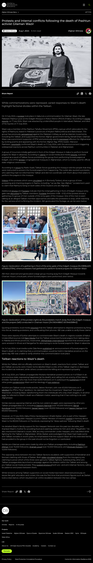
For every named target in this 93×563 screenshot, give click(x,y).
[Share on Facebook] (90, 94)
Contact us (51, 546)
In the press (20, 524)
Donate (7, 551)
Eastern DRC (69, 533)
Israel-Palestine (7, 533)
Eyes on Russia (32, 533)
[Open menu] (84, 5)
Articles (4, 524)
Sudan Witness (58, 533)
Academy (36, 546)
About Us (5, 546)
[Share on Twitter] (86, 94)
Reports (11, 524)
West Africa (6, 537)
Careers (43, 546)
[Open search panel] (89, 5)
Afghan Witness (19, 533)
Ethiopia (83, 533)
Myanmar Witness (45, 533)
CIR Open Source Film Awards (20, 546)
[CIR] (41, 5)
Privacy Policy (6, 559)
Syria (77, 533)
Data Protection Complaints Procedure (28, 559)
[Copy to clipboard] (78, 94)
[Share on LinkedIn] (82, 94)
